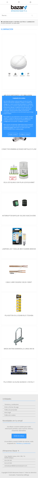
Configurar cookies (24, 134)
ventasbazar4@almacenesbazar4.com (15, 466)
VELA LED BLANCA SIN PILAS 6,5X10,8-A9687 (19, 182)
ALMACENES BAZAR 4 (7, 21)
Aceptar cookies (13, 134)
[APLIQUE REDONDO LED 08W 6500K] (19, 61)
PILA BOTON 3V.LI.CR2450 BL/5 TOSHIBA (19, 315)
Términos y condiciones (11, 404)
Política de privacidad (10, 410)
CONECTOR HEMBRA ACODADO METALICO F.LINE (19, 149)
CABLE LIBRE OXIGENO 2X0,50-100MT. (19, 282)
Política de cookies (10, 415)
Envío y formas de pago (11, 407)
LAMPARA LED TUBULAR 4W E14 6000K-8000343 (19, 249)
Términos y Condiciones (23, 443)
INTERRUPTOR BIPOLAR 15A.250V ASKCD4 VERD (19, 216)
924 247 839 (8, 463)
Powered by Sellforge (22, 475)
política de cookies (8, 127)
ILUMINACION (30, 21)
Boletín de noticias (19, 436)
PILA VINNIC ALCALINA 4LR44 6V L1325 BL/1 (19, 382)
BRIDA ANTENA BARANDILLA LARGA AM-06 (19, 349)
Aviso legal (7, 412)
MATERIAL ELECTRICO (20, 21)
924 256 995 (8, 460)
